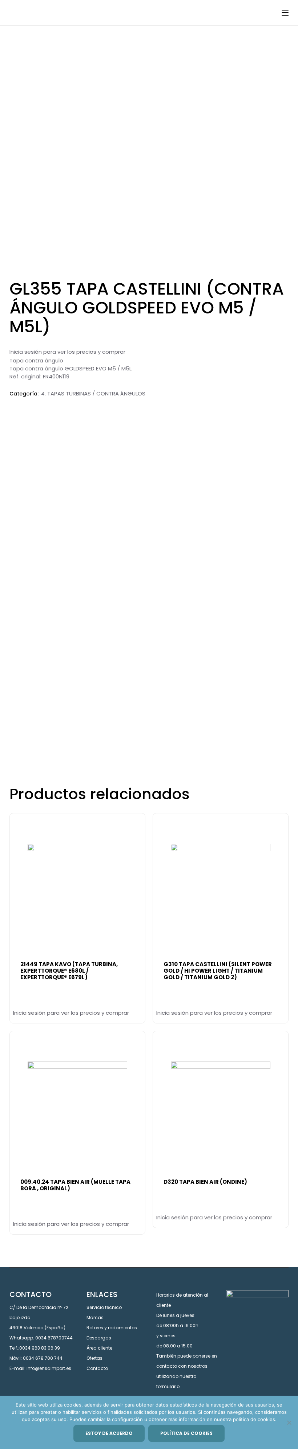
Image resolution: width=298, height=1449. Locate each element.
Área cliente (99, 1348)
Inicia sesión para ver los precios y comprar (67, 352)
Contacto (97, 1368)
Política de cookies (186, 1433)
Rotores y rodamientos (111, 1328)
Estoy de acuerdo (109, 1433)
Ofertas (94, 1358)
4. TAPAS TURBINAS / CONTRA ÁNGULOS (93, 393)
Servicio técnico (104, 1307)
